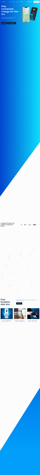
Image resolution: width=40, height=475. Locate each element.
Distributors (17, 1)
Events (10, 1)
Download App (19, 303)
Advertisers (21, 1)
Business (13, 1)
